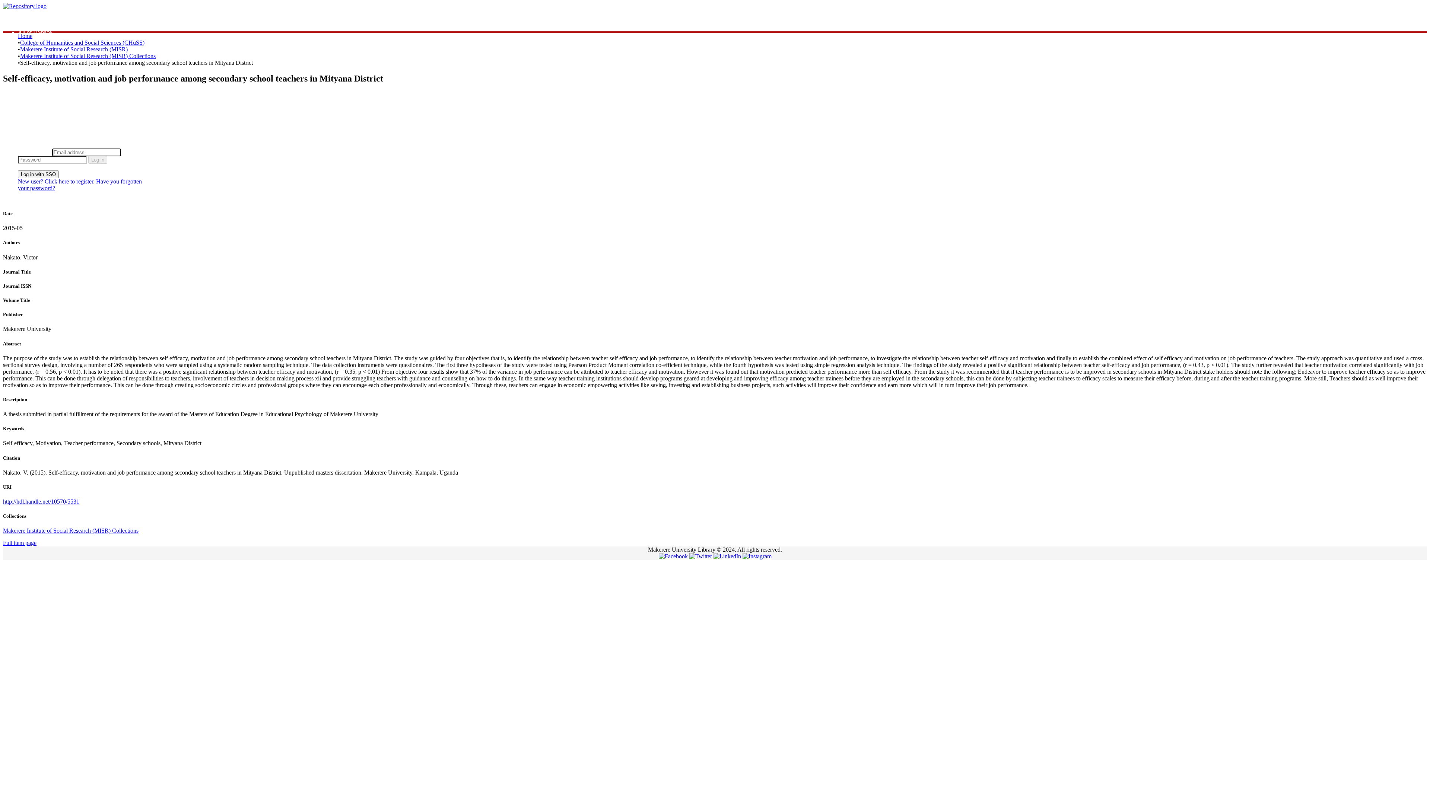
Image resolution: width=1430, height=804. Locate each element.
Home (25, 36)
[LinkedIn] (728, 556)
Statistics (28, 19)
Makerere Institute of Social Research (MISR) (74, 49)
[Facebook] (674, 556)
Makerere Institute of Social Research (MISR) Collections (88, 56)
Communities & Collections (50, 25)
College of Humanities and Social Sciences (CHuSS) (82, 42)
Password (134, 152)
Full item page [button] (19, 543)
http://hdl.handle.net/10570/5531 (41, 501)
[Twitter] (701, 556)
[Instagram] (757, 556)
